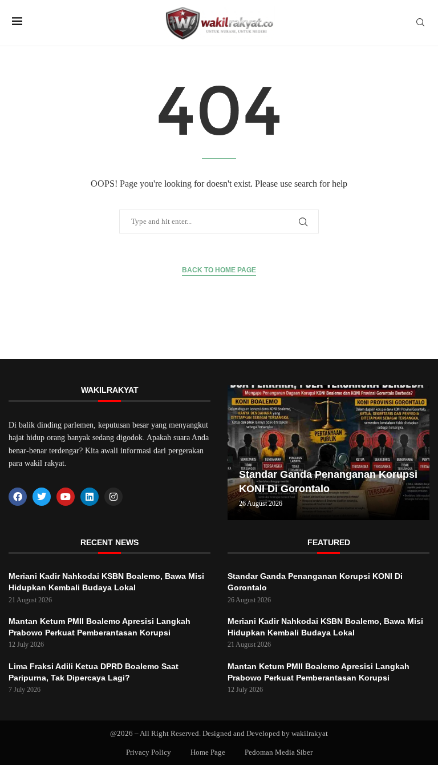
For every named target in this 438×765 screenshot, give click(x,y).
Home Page (207, 752)
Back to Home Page (219, 270)
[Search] (420, 22)
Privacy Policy (148, 752)
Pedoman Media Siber (279, 752)
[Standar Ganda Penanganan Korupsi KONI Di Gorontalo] (328, 452)
